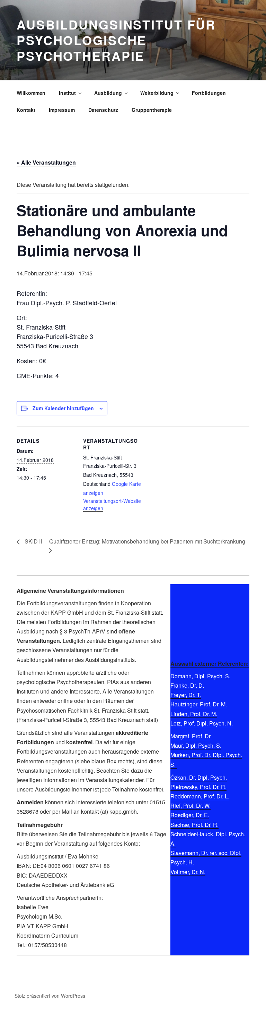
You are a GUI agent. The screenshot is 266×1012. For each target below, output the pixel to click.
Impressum (62, 109)
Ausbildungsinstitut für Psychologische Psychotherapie (116, 40)
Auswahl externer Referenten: (209, 663)
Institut (67, 92)
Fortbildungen (209, 92)
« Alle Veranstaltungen (46, 162)
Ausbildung (108, 92)
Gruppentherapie (152, 109)
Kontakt (26, 109)
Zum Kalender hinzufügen (63, 408)
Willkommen (31, 92)
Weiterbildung (157, 92)
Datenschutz (103, 109)
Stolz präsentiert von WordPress (50, 995)
